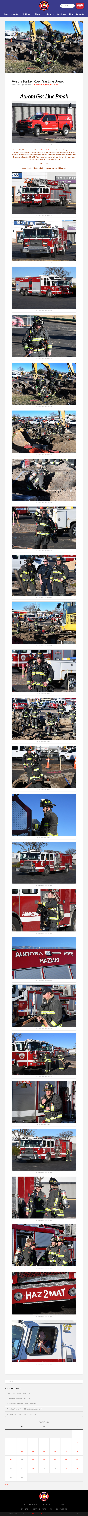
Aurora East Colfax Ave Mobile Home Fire (21, 1404)
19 (44, 1459)
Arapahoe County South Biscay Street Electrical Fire (25, 1409)
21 (66, 1459)
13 (55, 1451)
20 (55, 1459)
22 (77, 1459)
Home (47, 85)
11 (33, 1451)
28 (66, 1468)
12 (44, 1451)
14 (66, 1451)
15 (77, 1451)
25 (33, 1468)
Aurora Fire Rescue (47, 150)
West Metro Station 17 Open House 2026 (21, 1414)
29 (77, 1468)
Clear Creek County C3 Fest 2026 (18, 1393)
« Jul (6, 1484)
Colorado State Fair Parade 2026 (18, 1398)
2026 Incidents (39, 85)
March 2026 (54, 85)
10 (22, 1451)
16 (11, 1459)
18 (33, 1459)
